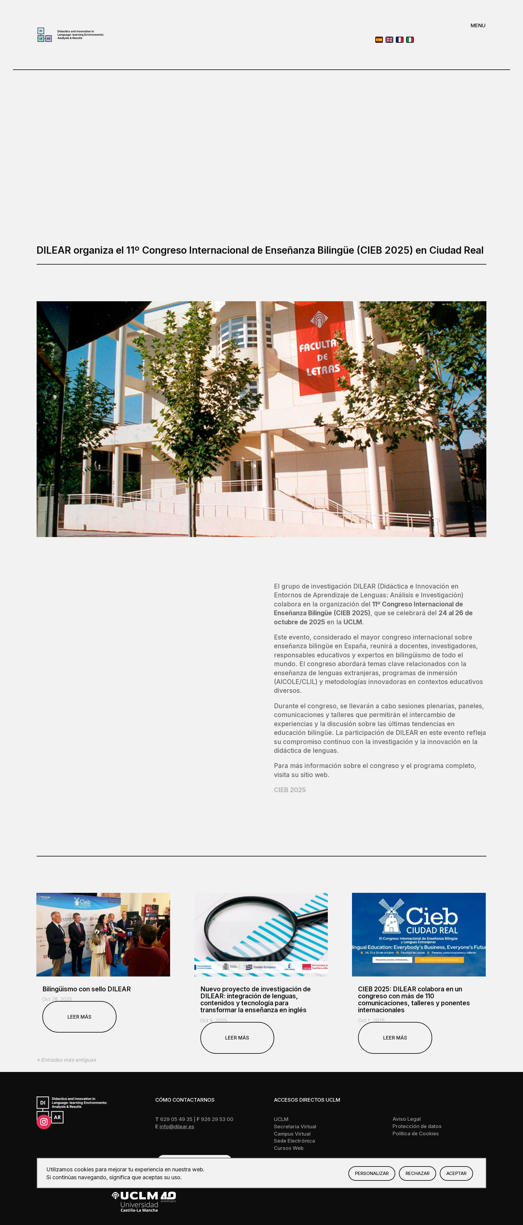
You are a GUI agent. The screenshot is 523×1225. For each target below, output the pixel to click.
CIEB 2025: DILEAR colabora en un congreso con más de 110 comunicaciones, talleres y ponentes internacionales (414, 999)
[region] (261, 1173)
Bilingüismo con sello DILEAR (86, 989)
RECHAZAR (417, 1173)
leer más (79, 1017)
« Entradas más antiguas (66, 1060)
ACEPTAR (456, 1173)
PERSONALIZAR (372, 1173)
